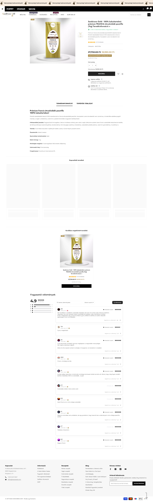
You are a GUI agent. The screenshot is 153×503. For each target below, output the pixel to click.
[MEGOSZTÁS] (121, 74)
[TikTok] (120, 469)
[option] (52, 40)
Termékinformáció (64, 103)
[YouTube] (125, 469)
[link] (118, 74)
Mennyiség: (91, 62)
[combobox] (138, 14)
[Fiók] (143, 9)
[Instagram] (115, 469)
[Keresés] (140, 14)
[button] (95, 42)
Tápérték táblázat (85, 103)
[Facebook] (110, 469)
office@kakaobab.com (14, 479)
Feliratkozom (139, 483)
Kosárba (101, 74)
